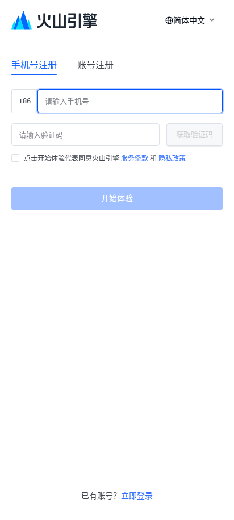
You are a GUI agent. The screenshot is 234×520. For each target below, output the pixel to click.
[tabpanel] (117, 145)
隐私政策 (172, 159)
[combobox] (188, 20)
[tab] (34, 65)
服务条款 (134, 159)
